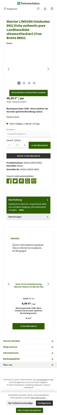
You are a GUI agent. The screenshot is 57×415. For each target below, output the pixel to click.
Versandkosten (42, 379)
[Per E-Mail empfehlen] (34, 180)
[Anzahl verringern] (9, 145)
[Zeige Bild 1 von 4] (19, 83)
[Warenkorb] (51, 8)
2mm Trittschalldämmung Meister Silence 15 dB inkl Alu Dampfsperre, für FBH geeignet (28, 285)
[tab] (28, 205)
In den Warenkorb (40, 145)
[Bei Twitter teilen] (15, 180)
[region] (28, 69)
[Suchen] (38, 8)
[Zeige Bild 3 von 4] (29, 83)
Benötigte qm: (10, 129)
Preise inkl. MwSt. (12, 117)
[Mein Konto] (45, 8)
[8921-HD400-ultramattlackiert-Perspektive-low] (28, 69)
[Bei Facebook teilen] (9, 180)
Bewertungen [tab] (15, 216)
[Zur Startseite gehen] (28, 3)
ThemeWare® (28, 387)
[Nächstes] (48, 69)
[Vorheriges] (8, 69)
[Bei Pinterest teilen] (21, 180)
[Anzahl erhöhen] (25, 145)
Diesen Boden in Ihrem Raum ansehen (28, 92)
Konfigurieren (44, 403)
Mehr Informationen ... (39, 398)
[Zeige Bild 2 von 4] (24, 83)
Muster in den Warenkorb (28, 156)
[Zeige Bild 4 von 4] (34, 83)
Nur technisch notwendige (20, 403)
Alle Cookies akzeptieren (29, 410)
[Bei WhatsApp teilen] (27, 180)
